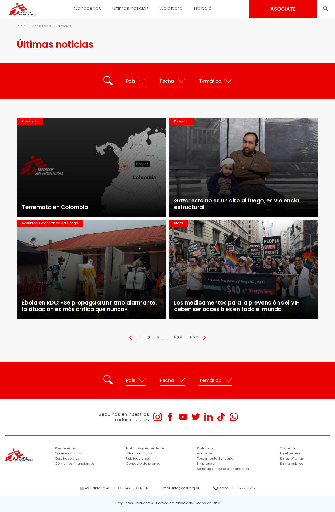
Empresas (205, 463)
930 (194, 337)
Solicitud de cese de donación (223, 468)
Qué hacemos (67, 458)
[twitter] (195, 417)
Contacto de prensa (143, 463)
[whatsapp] (234, 417)
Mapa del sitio (208, 502)
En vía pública (292, 463)
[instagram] (157, 417)
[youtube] (183, 417)
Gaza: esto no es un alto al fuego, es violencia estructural (236, 204)
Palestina (181, 121)
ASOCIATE (283, 9)
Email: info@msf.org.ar (180, 488)
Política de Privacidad (174, 502)
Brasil (178, 223)
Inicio (21, 26)
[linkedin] (208, 417)
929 (178, 337)
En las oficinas (292, 458)
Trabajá (287, 448)
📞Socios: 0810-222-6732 (234, 488)
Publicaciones (138, 458)
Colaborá (206, 448)
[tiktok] (221, 417)
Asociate (204, 453)
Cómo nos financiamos (75, 463)
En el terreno (291, 453)
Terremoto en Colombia (55, 207)
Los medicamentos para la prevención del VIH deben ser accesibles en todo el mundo (237, 306)
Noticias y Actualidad (146, 448)
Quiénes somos (68, 453)
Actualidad (41, 26)
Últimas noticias (139, 453)
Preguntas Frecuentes (134, 502)
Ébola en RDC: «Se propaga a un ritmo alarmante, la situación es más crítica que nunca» (89, 306)
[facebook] (170, 417)
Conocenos (65, 448)
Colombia (30, 121)
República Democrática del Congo (50, 223)
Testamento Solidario (215, 458)
